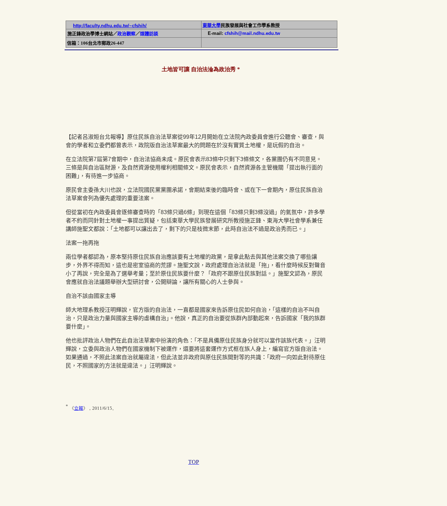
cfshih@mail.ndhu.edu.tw (252, 33)
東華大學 (212, 25)
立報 (78, 408)
